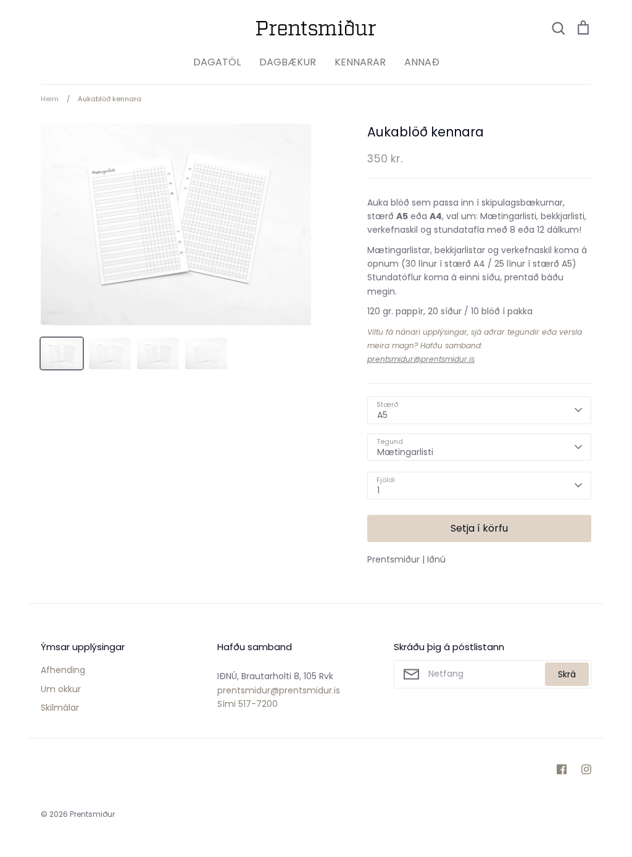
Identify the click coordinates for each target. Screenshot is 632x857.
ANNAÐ (421, 62)
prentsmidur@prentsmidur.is (421, 359)
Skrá (567, 674)
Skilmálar (60, 707)
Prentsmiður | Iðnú (406, 559)
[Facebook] (561, 769)
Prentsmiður (92, 814)
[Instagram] (586, 769)
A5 (382, 415)
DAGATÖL (217, 62)
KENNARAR (360, 62)
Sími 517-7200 (247, 704)
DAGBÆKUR (287, 62)
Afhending (63, 670)
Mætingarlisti (405, 452)
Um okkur (61, 689)
